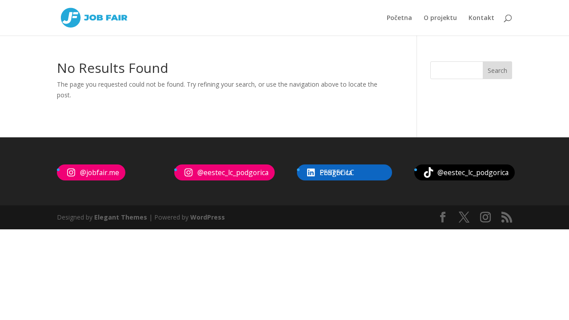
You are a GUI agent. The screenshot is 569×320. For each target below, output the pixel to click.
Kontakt (481, 18)
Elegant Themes (120, 217)
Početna (399, 18)
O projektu (440, 18)
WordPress (207, 217)
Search (497, 70)
